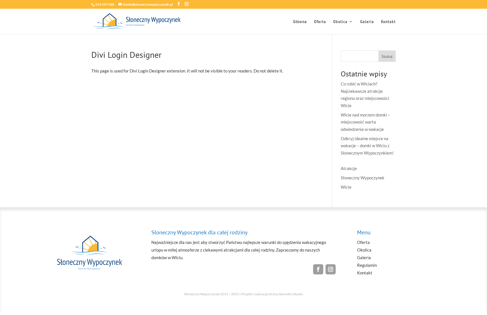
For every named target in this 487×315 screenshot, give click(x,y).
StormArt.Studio (291, 294)
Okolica (340, 21)
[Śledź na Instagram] (331, 269)
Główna (300, 21)
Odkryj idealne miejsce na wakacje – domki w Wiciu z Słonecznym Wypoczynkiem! (367, 145)
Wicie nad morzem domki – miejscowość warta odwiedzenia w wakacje (365, 122)
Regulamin (367, 265)
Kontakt (388, 21)
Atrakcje (349, 168)
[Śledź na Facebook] (318, 269)
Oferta (320, 21)
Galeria (367, 21)
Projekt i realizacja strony (259, 294)
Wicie (346, 187)
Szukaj (387, 56)
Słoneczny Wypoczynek (362, 177)
